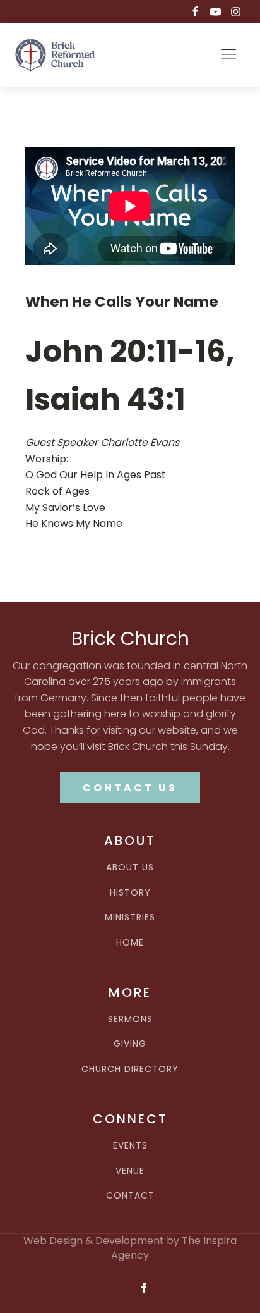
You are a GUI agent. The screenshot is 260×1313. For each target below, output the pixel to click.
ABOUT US (130, 867)
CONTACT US (130, 787)
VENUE (130, 1171)
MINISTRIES (130, 917)
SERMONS (130, 1019)
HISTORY (130, 892)
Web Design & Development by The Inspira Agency (130, 1248)
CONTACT (130, 1195)
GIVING (130, 1044)
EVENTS (130, 1145)
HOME (130, 942)
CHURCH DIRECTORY (130, 1069)
